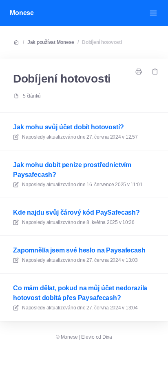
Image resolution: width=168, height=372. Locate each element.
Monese (22, 12)
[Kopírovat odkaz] (154, 71)
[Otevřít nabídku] (153, 13)
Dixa (107, 337)
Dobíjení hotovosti (102, 42)
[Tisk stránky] (138, 71)
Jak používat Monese (50, 42)
